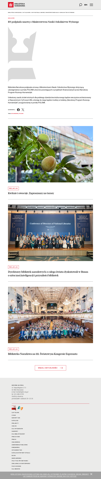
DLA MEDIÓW (16, 469)
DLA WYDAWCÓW (17, 428)
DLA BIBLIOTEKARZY (18, 434)
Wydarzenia (14, 113)
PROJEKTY (15, 423)
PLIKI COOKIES (16, 466)
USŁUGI (14, 426)
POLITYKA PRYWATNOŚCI (20, 461)
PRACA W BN (16, 436)
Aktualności (27, 12)
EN (85, 5)
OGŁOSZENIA (16, 442)
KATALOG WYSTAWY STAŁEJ (21, 453)
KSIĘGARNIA (15, 447)
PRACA (14, 439)
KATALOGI (15, 420)
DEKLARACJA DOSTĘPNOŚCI (21, 463)
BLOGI (14, 455)
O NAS (14, 415)
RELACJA (13, 188)
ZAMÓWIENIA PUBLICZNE (20, 445)
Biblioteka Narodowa (14, 12)
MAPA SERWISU (16, 458)
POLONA (21, 113)
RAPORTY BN (16, 418)
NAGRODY (15, 431)
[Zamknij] (91, 474)
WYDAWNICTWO (17, 450)
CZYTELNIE (15, 412)
